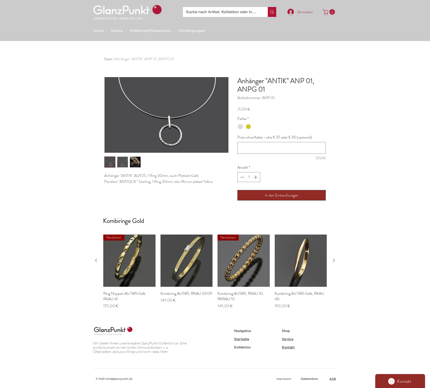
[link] (329, 12)
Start (108, 59)
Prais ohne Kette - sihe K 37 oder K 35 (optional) (274, 137)
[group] (215, 274)
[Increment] (256, 177)
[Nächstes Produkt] (334, 260)
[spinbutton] (249, 177)
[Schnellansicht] (187, 261)
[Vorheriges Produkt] (96, 260)
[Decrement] (241, 177)
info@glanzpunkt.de (119, 379)
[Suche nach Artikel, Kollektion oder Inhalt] (272, 12)
